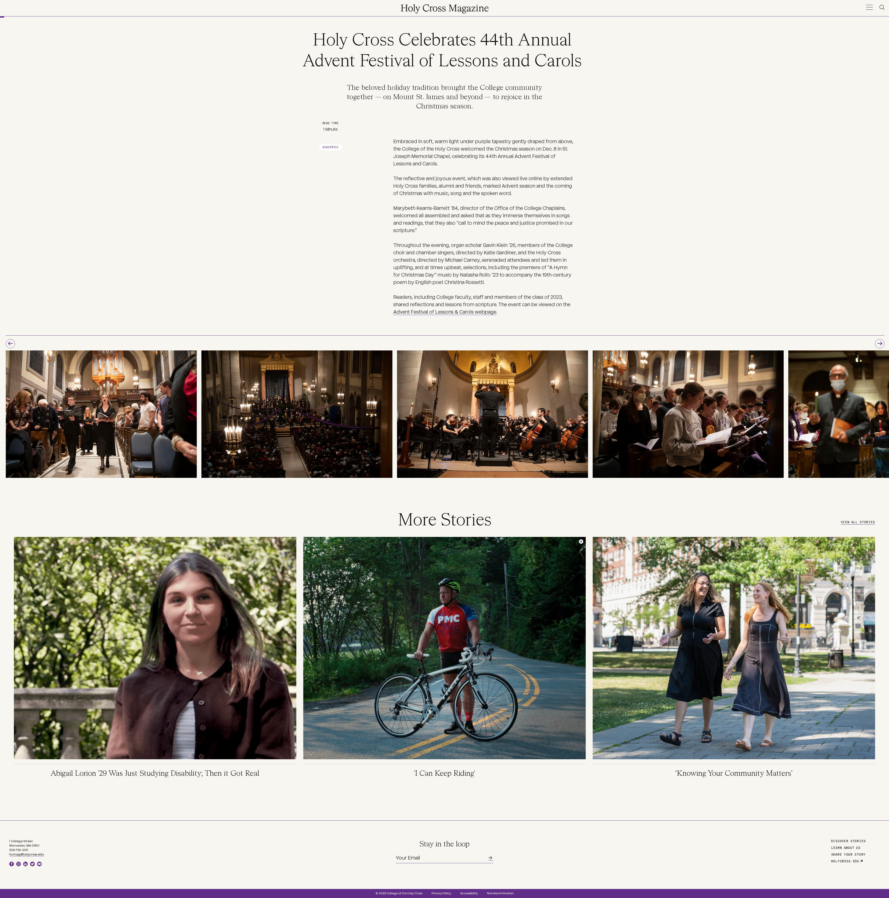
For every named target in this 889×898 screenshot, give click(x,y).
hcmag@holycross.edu (26, 854)
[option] (101, 414)
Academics (330, 147)
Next (879, 343)
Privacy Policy (441, 893)
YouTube (39, 864)
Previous (10, 343)
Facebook (11, 864)
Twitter (32, 864)
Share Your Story (848, 854)
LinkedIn (25, 864)
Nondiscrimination (500, 893)
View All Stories (858, 522)
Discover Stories (848, 840)
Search (882, 7)
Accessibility (469, 893)
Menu (869, 7)
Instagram (18, 864)
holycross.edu (845, 861)
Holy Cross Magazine (445, 8)
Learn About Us (846, 847)
